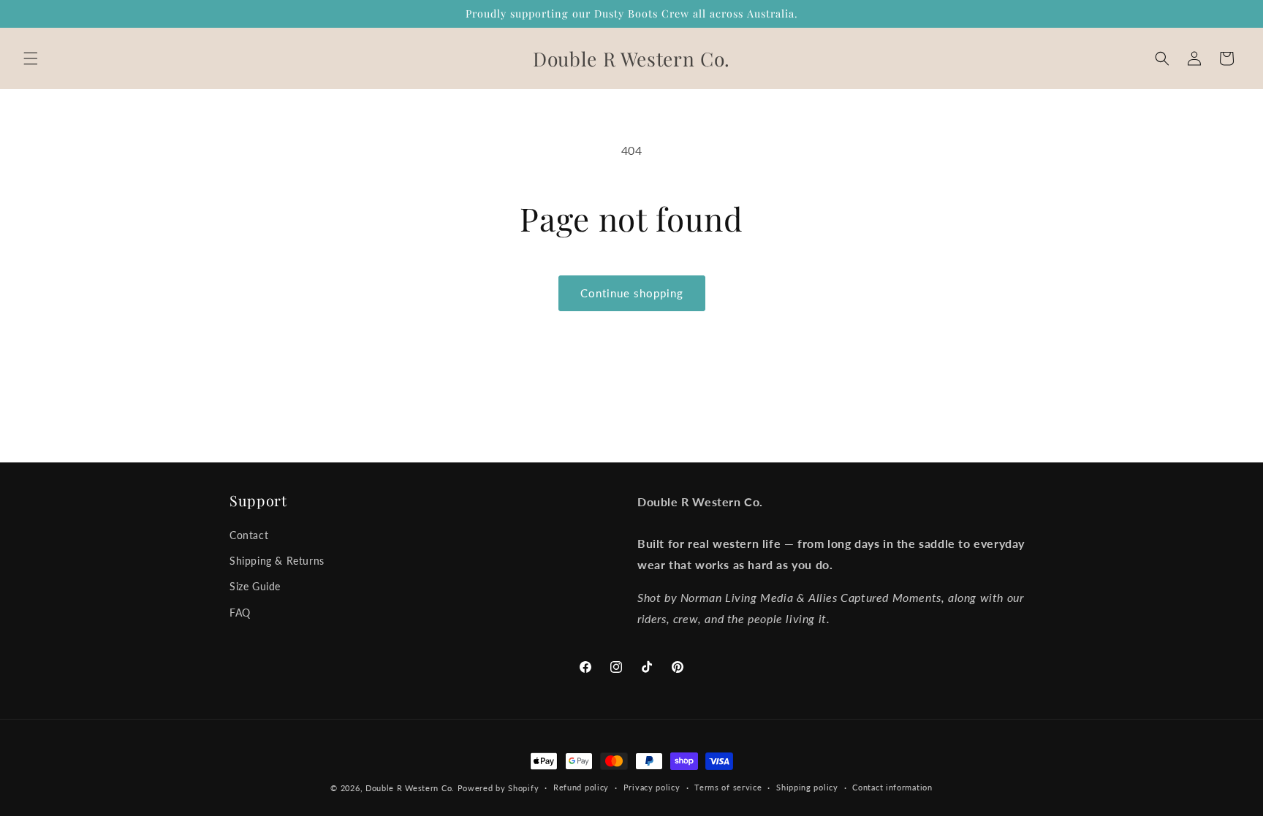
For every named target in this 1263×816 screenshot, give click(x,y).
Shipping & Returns (277, 560)
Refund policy (581, 787)
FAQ (240, 612)
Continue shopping (631, 293)
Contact (249, 535)
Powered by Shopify (498, 788)
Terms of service (728, 787)
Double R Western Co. (410, 788)
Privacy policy (651, 787)
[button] (31, 58)
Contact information (892, 787)
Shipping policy (807, 787)
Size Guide (255, 586)
